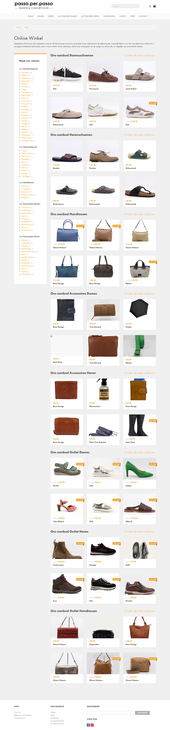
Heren (51, 16)
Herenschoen (28, 153)
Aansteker (27, 72)
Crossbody (27, 189)
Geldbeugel (27, 210)
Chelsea (26, 86)
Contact (143, 16)
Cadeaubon (27, 243)
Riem (25, 162)
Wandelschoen (29, 140)
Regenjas (27, 115)
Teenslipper (27, 135)
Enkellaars (27, 92)
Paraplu (26, 219)
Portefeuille (27, 221)
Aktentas (26, 186)
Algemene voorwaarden (22, 715)
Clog (25, 89)
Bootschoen (27, 81)
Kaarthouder (27, 95)
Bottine (25, 83)
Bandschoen (27, 78)
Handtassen (109, 16)
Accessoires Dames (67, 16)
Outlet (122, 16)
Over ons (17, 712)
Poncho (26, 112)
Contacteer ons (19, 718)
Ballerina (26, 75)
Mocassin (27, 103)
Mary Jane (27, 101)
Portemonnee (28, 224)
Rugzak (25, 197)
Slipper (26, 129)
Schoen (26, 120)
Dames (41, 16)
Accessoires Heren (90, 16)
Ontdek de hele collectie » (140, 55)
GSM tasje (27, 207)
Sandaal (27, 118)
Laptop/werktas (29, 194)
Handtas (27, 191)
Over (132, 16)
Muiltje (25, 106)
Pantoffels (27, 109)
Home (30, 16)
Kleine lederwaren (30, 251)
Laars (25, 98)
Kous (25, 216)
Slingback (26, 123)
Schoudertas (27, 230)
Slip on (26, 126)
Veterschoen (28, 137)
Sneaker (27, 132)
